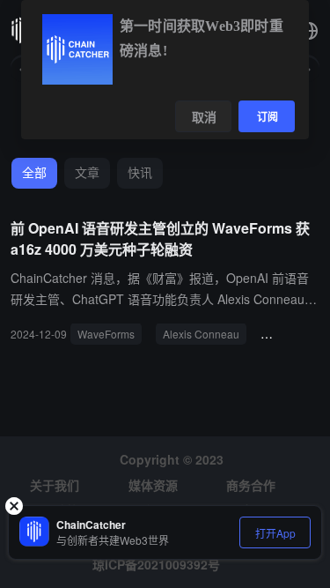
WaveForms (106, 333)
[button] (308, 31)
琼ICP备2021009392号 (156, 564)
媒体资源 (153, 485)
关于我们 (54, 485)
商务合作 (250, 485)
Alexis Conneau (201, 333)
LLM (278, 333)
